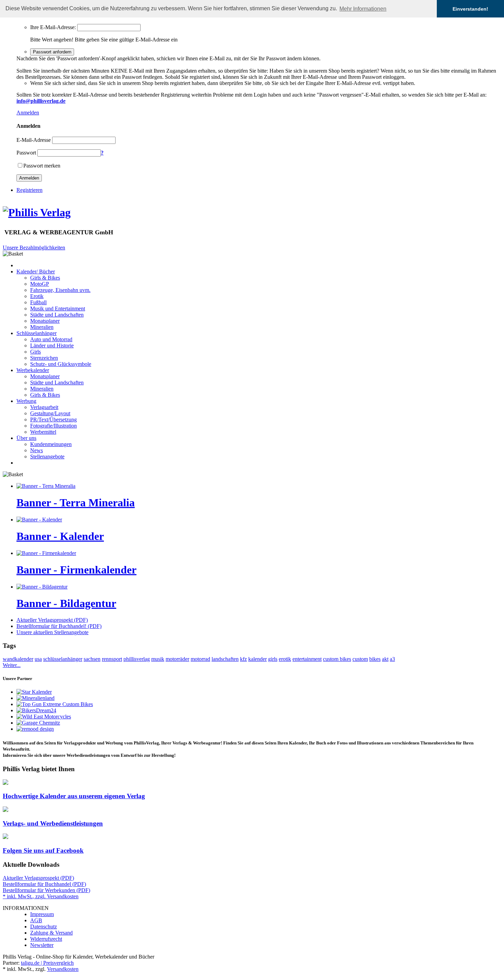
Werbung (26, 401)
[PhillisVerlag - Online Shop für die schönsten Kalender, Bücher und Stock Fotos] (37, 212)
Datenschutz (43, 926)
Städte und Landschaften (57, 315)
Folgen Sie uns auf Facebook (43, 850)
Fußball (38, 302)
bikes (375, 659)
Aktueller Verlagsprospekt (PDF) (52, 620)
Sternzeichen (44, 358)
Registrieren (29, 190)
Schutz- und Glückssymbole (60, 364)
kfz (243, 659)
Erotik (37, 296)
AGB (36, 920)
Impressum (42, 914)
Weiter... (12, 665)
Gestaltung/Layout (50, 413)
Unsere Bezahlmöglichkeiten (34, 247)
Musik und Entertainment (57, 308)
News (36, 450)
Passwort (26, 153)
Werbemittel (43, 432)
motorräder (177, 659)
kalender (257, 659)
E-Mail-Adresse (33, 140)
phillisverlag (136, 659)
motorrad (200, 659)
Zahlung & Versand (51, 933)
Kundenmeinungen (51, 444)
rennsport (112, 659)
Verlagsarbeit (44, 407)
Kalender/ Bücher (35, 271)
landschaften (225, 659)
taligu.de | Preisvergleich (47, 963)
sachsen (92, 659)
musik (157, 659)
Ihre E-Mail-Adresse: (53, 27)
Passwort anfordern (52, 51)
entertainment (307, 659)
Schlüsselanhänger (36, 333)
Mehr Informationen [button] (362, 9)
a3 (392, 659)
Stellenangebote (47, 456)
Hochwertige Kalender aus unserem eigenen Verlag (74, 796)
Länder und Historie (52, 345)
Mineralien (41, 327)
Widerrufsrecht (46, 939)
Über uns (26, 438)
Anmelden (27, 112)
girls (272, 659)
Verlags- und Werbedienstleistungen (53, 823)
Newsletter (41, 945)
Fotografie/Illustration (53, 426)
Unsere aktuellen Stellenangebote (52, 632)
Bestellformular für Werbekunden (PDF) (46, 890)
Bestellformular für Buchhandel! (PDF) (58, 626)
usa (38, 659)
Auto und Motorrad (51, 339)
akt (385, 659)
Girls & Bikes (45, 278)
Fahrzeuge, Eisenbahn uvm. (60, 290)
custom (360, 659)
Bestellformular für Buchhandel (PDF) (44, 884)
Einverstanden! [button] (470, 9)
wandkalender (18, 659)
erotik (285, 659)
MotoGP (39, 284)
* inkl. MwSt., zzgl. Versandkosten (41, 896)
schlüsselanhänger (62, 659)
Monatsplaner (45, 321)
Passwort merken (41, 166)
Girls (35, 352)
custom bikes (337, 659)
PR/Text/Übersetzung (53, 419)
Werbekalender (32, 370)
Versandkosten (63, 969)
